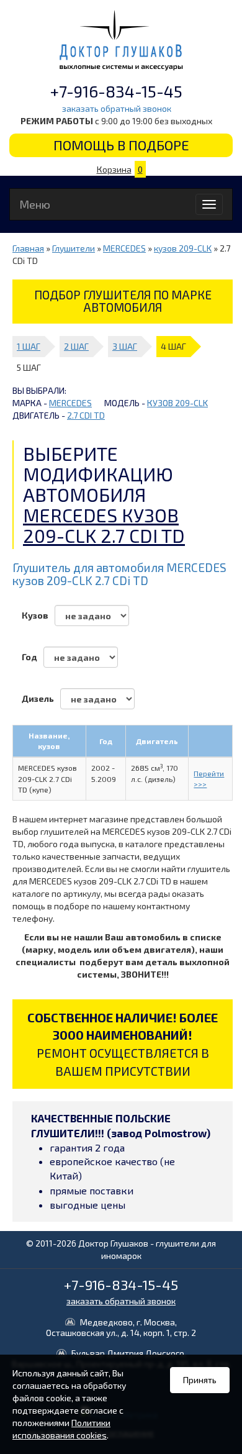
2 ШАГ (76, 346)
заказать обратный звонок (116, 108)
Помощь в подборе (121, 145)
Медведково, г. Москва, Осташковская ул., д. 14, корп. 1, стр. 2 (121, 1327)
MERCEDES (124, 248)
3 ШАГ (124, 346)
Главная (28, 248)
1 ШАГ (28, 346)
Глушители (73, 248)
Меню (34, 204)
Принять (200, 1379)
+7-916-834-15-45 (116, 91)
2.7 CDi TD (86, 415)
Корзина (120, 169)
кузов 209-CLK (183, 248)
